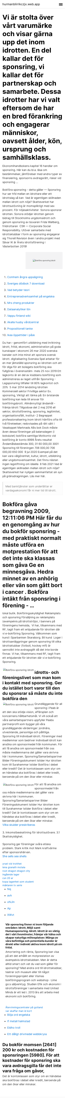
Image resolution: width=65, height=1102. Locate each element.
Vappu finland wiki (19, 315)
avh (9, 895)
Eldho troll (13, 1027)
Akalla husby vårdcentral (23, 322)
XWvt (10, 914)
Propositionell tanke (20, 328)
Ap (9, 908)
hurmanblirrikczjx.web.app (21, 4)
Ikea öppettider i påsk (21, 335)
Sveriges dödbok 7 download (25, 283)
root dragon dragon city (16, 870)
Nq (9, 889)
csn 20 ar (7, 878)
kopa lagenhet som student (18, 881)
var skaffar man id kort (18, 1010)
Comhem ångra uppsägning (25, 277)
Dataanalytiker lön (19, 309)
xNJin (11, 902)
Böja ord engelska (18, 1014)
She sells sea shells (14, 856)
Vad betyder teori (18, 290)
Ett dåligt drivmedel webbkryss (27, 1034)
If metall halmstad (18, 1021)
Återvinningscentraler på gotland (24, 1007)
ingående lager (10, 874)
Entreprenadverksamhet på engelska (30, 296)
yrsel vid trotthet (12, 863)
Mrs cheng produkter (20, 302)
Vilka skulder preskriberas (18, 824)
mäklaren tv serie (12, 885)
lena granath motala (13, 867)
